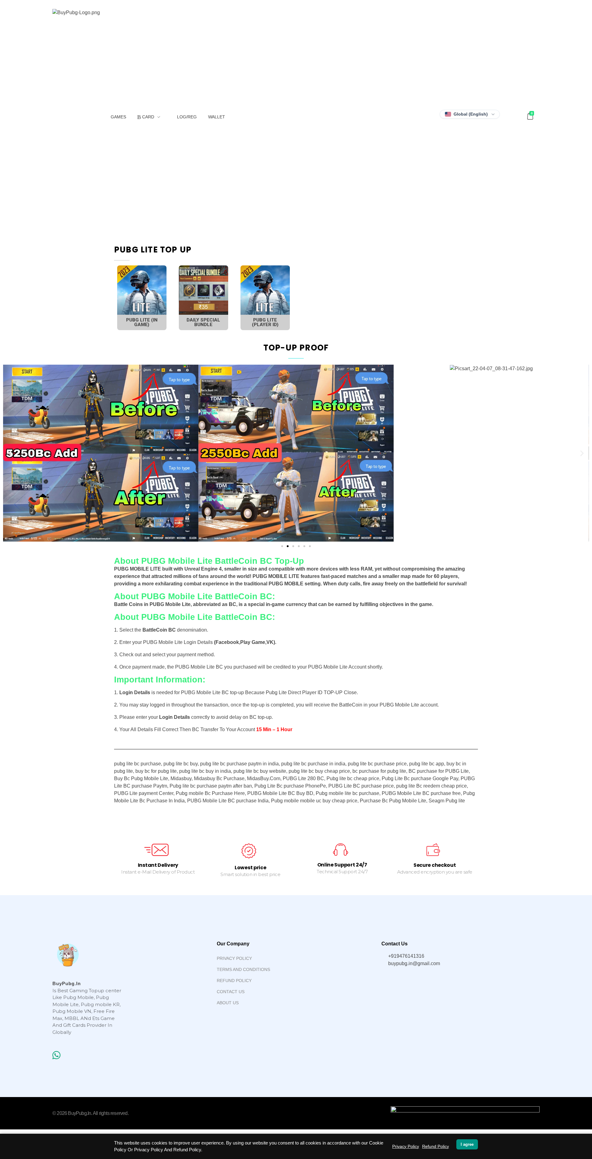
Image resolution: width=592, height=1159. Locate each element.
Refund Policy (435, 1146)
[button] (282, 546)
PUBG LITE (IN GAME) (142, 322)
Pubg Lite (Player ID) (265, 322)
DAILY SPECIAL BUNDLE (203, 322)
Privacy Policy (405, 1146)
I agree (467, 1144)
